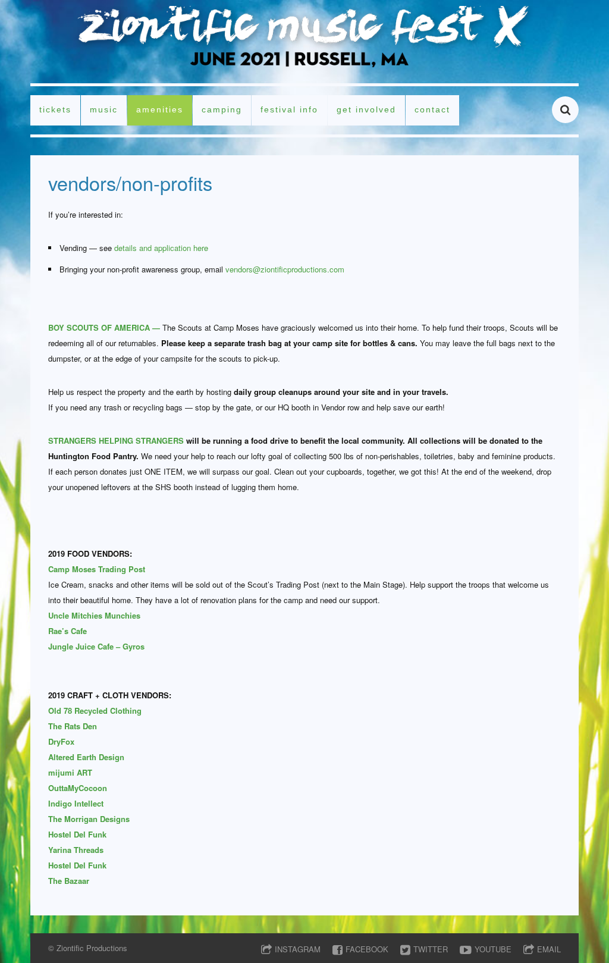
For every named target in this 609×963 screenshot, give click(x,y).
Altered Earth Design (86, 757)
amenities (159, 109)
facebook (367, 949)
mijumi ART (70, 772)
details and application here (161, 247)
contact (432, 109)
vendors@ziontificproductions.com (284, 269)
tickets (55, 109)
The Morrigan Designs (89, 818)
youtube (493, 949)
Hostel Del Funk (77, 834)
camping (222, 109)
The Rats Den (72, 726)
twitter (430, 949)
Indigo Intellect (75, 803)
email (549, 949)
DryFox (61, 741)
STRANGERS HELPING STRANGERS (116, 440)
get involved (366, 109)
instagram (298, 949)
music (104, 109)
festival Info (289, 109)
